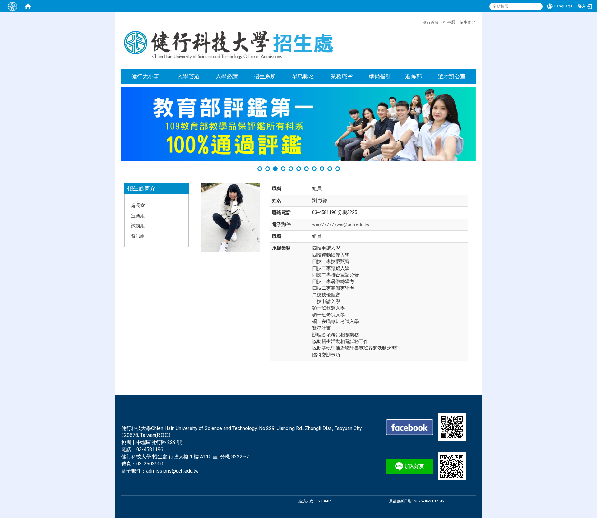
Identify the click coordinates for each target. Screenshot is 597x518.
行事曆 (449, 22)
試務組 (138, 225)
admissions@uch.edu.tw (172, 471)
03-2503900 (149, 464)
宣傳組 (138, 215)
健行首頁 (431, 22)
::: (419, 21)
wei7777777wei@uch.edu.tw (340, 224)
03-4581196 (149, 449)
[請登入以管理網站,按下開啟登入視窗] (12, 6)
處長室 (138, 205)
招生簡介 (468, 22)
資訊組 (138, 236)
